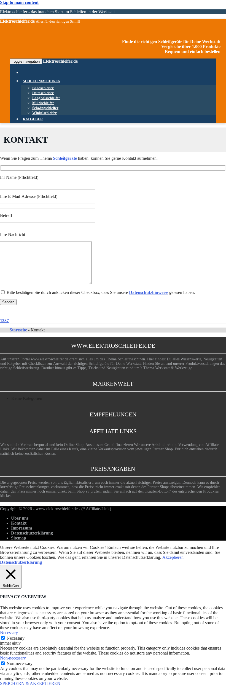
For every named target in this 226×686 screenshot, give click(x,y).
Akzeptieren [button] (173, 557)
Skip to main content (19, 2)
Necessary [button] (9, 632)
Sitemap (18, 538)
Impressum (21, 528)
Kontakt (18, 523)
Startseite (18, 330)
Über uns (19, 518)
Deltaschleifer (43, 93)
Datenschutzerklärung (32, 533)
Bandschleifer (43, 88)
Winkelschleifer (44, 113)
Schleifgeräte (65, 158)
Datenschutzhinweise (148, 292)
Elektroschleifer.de (60, 61)
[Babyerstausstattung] (23, 73)
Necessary (16, 638)
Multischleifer (43, 103)
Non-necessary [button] (13, 658)
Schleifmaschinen (41, 81)
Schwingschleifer (45, 108)
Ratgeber (33, 119)
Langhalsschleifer (46, 98)
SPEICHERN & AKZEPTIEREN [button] (30, 683)
